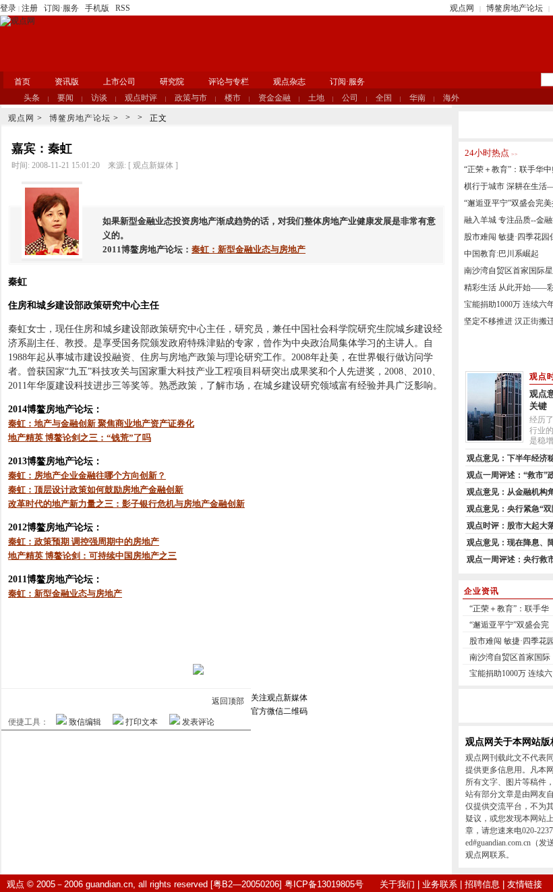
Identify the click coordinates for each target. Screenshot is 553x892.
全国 (384, 98)
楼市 (233, 98)
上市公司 (119, 81)
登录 (8, 8)
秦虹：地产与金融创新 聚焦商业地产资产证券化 (101, 423)
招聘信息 (482, 884)
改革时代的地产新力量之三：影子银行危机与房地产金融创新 (126, 504)
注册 (30, 8)
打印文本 (141, 722)
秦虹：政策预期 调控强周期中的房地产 (83, 541)
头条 (32, 98)
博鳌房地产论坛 (514, 8)
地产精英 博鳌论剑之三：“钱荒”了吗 (79, 438)
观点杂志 (289, 81)
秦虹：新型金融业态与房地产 (248, 249)
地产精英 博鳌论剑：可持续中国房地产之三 (92, 556)
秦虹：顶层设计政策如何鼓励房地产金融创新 (95, 489)
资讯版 (67, 81)
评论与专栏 (228, 81)
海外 (451, 98)
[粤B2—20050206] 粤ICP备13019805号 (286, 884)
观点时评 (141, 98)
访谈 (99, 98)
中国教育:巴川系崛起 (501, 253)
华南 (417, 98)
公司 (350, 98)
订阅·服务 (61, 8)
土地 (316, 98)
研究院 (172, 81)
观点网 (462, 8)
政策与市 (191, 98)
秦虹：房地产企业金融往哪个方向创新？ (87, 475)
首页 (22, 81)
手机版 (97, 8)
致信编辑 (85, 722)
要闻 (65, 98)
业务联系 (439, 884)
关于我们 (397, 884)
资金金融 (274, 98)
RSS (122, 8)
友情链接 (524, 884)
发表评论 (198, 722)
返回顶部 (228, 701)
